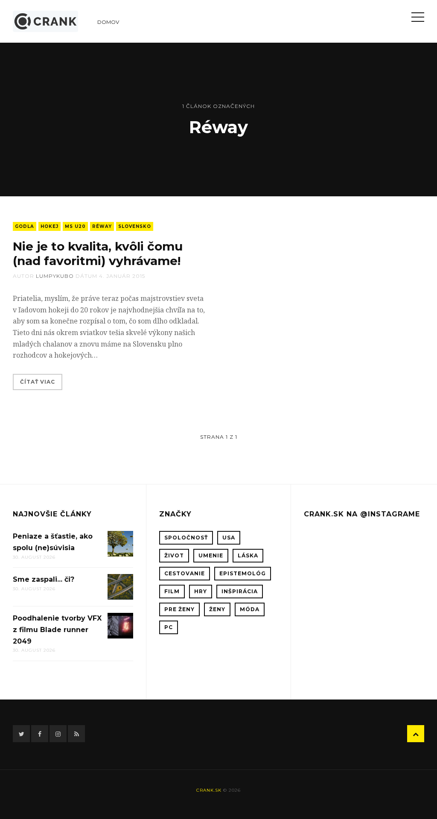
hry (200, 591)
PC (168, 627)
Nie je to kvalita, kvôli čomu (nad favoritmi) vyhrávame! (98, 253)
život (174, 555)
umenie (210, 555)
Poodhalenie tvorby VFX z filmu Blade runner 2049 (57, 629)
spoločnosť (186, 537)
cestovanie (184, 573)
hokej (49, 226)
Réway (102, 226)
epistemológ (242, 573)
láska (248, 555)
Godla (24, 226)
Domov (108, 22)
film (172, 591)
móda (249, 609)
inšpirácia (239, 591)
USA (228, 537)
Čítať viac (37, 382)
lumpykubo (55, 276)
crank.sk (208, 790)
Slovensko (134, 226)
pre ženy (179, 609)
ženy (217, 609)
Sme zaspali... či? (43, 579)
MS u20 (75, 226)
